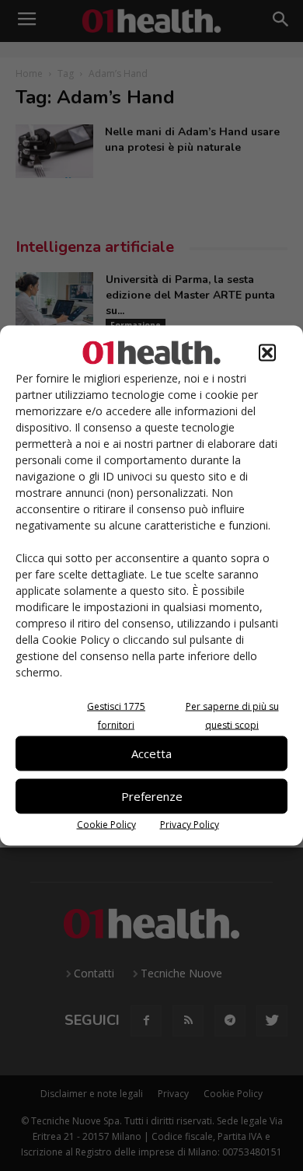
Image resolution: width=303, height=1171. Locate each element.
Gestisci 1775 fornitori (116, 715)
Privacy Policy (189, 823)
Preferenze (152, 796)
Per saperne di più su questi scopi (232, 715)
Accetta (151, 753)
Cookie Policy (106, 823)
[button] (267, 352)
